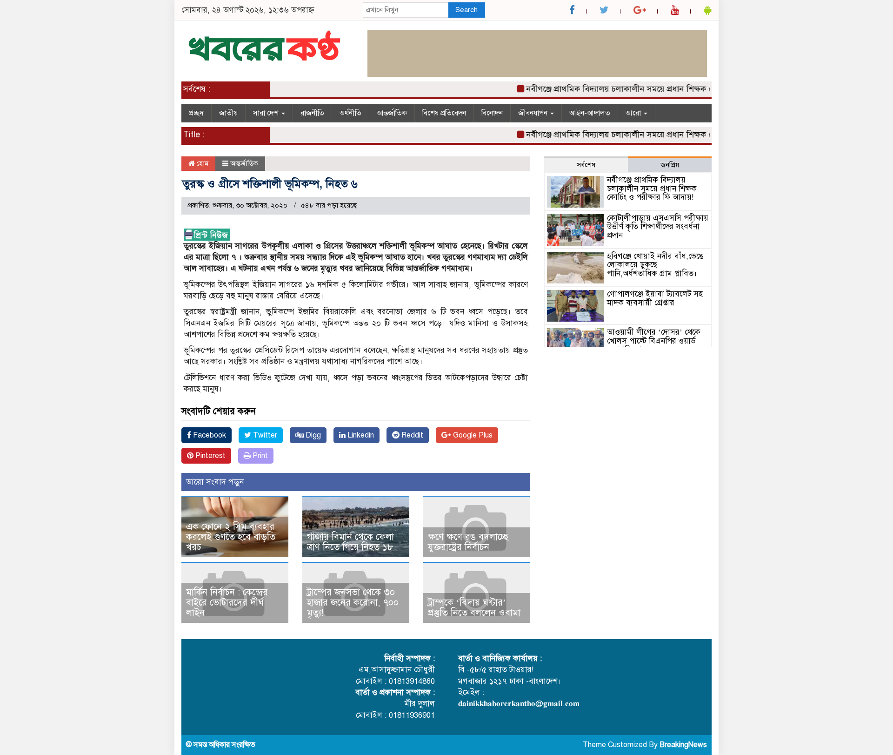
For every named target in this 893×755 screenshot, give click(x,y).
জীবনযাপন (533, 113)
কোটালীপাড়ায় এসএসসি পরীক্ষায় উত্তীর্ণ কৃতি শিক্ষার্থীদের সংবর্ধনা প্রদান (657, 226)
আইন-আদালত (589, 113)
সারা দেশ (266, 113)
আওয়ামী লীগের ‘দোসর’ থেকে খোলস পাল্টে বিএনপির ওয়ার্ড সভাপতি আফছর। (653, 340)
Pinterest (209, 455)
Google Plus (472, 435)
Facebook (208, 435)
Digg (312, 435)
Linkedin (360, 435)
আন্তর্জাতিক (392, 113)
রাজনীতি (312, 113)
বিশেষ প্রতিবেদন (444, 113)
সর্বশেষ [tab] (586, 165)
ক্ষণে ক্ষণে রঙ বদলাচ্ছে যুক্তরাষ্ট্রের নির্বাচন (468, 542)
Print (259, 455)
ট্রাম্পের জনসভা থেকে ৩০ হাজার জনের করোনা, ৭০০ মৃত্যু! (353, 602)
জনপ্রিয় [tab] (669, 165)
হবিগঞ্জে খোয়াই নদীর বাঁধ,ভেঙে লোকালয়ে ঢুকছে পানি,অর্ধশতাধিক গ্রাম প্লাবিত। (655, 264)
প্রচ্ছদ (196, 113)
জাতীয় (228, 113)
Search (466, 10)
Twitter (264, 435)
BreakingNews (683, 744)
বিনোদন (492, 113)
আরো (634, 113)
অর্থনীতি (350, 113)
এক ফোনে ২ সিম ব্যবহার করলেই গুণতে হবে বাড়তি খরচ (230, 537)
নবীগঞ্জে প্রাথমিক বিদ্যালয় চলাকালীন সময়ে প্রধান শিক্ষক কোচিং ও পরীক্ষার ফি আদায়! (652, 89)
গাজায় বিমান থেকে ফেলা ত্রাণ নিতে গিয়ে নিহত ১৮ (350, 542)
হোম (201, 163)
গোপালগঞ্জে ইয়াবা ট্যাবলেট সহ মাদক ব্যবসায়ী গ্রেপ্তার (655, 298)
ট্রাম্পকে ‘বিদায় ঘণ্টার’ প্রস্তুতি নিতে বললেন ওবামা (474, 608)
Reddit (411, 435)
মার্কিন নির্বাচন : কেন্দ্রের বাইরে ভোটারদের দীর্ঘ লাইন (227, 602)
